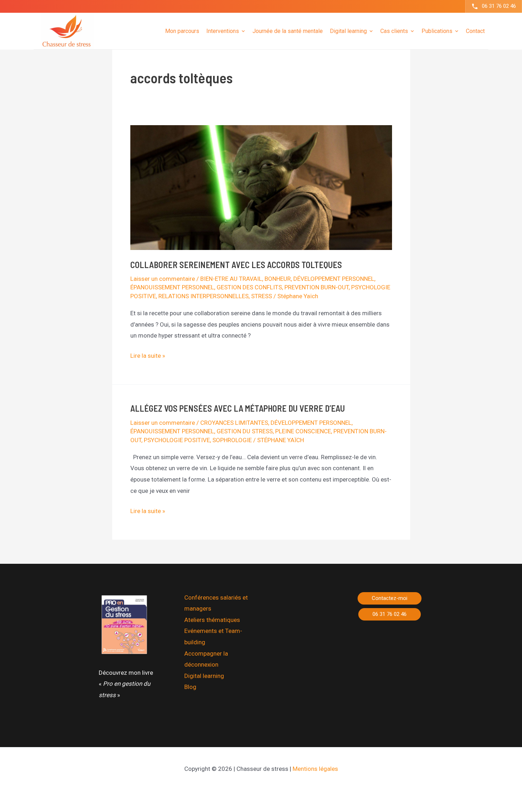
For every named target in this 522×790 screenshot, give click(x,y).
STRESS (261, 296)
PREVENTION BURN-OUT (316, 287)
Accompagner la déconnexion (206, 659)
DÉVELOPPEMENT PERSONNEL (333, 278)
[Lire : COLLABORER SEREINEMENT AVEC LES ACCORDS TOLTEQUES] (261, 186)
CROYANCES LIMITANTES (234, 422)
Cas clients (394, 30)
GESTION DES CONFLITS (249, 287)
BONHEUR (278, 278)
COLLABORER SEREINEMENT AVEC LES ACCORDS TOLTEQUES (236, 265)
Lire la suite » (147, 357)
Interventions (222, 30)
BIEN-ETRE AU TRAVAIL (231, 278)
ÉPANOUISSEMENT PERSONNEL (172, 287)
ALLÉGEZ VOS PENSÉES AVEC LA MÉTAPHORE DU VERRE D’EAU (237, 408)
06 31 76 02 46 (499, 6)
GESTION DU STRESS (245, 431)
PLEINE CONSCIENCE (303, 431)
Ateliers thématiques (212, 619)
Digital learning (204, 675)
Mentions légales (315, 768)
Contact (475, 30)
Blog (190, 686)
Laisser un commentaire (162, 278)
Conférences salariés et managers (216, 603)
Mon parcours (182, 30)
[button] (390, 598)
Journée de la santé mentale (287, 30)
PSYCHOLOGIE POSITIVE (177, 440)
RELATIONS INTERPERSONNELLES (203, 296)
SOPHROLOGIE (232, 440)
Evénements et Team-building (213, 636)
